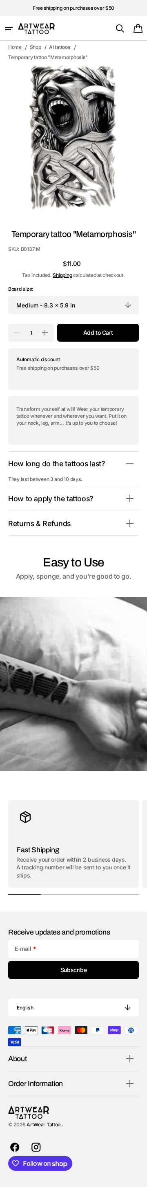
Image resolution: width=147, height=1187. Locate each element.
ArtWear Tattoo (44, 1124)
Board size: (20, 289)
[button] (9, 28)
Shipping (62, 275)
